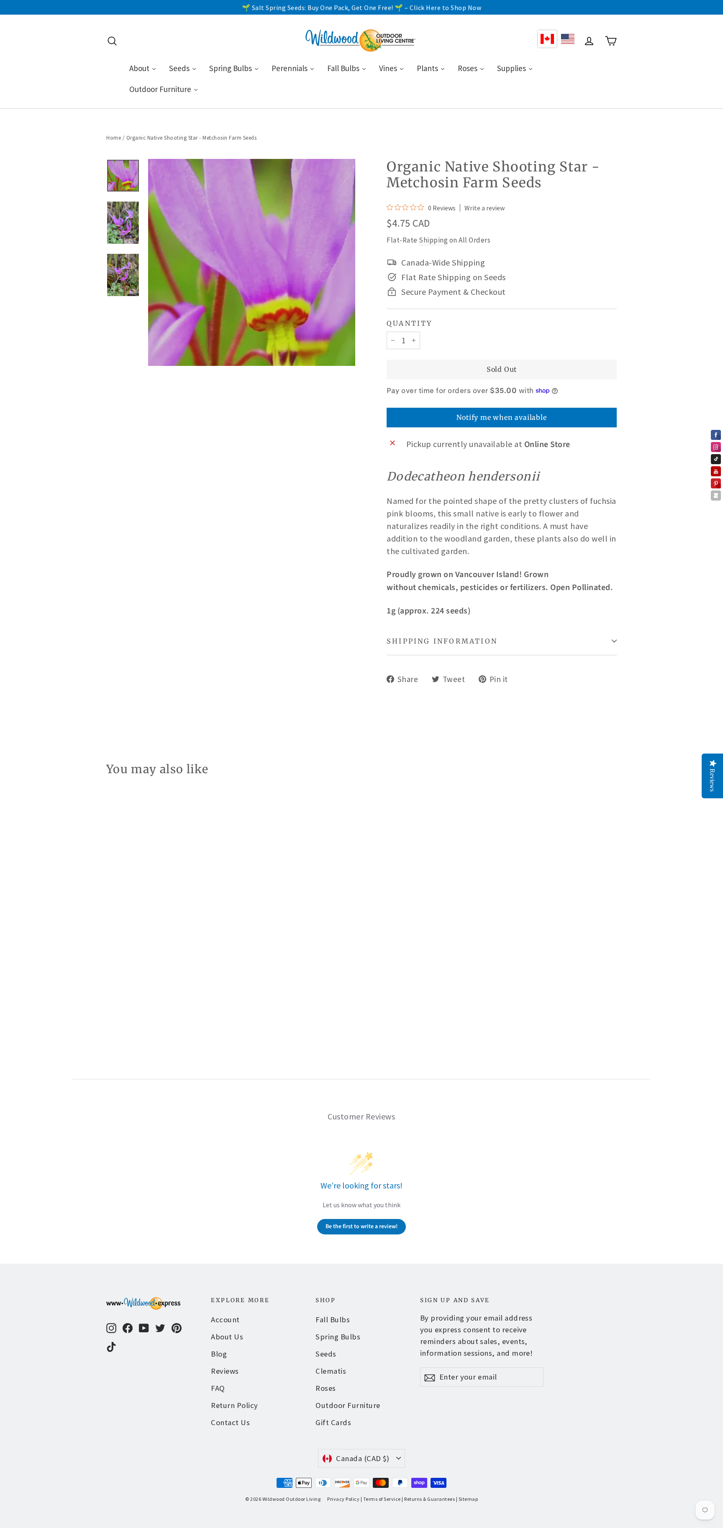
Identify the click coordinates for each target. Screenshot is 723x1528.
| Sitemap (467, 1499)
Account (225, 1319)
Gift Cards (333, 1422)
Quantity (410, 323)
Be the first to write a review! (361, 1226)
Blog (219, 1354)
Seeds (325, 1354)
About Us (227, 1336)
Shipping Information (442, 641)
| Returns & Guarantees (428, 1499)
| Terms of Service (381, 1499)
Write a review (484, 208)
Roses (325, 1388)
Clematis (330, 1371)
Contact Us (230, 1422)
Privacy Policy (343, 1499)
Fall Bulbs (332, 1319)
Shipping (433, 240)
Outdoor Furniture (347, 1405)
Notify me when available (501, 417)
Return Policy (234, 1405)
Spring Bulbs (337, 1336)
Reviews (225, 1371)
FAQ (218, 1388)
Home (113, 137)
